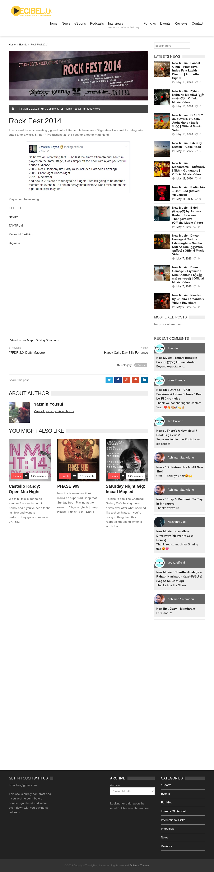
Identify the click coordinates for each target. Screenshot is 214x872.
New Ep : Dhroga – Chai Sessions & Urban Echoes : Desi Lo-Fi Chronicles (179, 394)
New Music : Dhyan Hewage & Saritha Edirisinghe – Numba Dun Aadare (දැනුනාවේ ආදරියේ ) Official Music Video (188, 245)
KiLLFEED (15, 208)
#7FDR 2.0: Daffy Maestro (27, 352)
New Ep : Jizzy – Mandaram (175, 608)
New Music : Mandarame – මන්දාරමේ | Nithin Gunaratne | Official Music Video (188, 168)
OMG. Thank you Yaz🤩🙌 (174, 475)
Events (165, 23)
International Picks (173, 820)
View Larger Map (21, 340)
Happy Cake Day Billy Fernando (126, 352)
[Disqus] (78, 591)
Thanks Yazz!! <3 (167, 508)
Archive (115, 785)
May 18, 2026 (184, 82)
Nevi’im (13, 216)
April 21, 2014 (31, 108)
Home (52, 23)
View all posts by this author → (54, 411)
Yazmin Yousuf (72, 108)
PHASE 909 (68, 486)
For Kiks (150, 23)
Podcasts (97, 23)
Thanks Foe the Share (171, 585)
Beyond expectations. (170, 366)
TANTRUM (16, 225)
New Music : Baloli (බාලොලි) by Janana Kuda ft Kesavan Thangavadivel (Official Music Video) (187, 215)
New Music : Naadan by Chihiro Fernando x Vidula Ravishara (188, 298)
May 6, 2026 (183, 306)
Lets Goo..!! (164, 613)
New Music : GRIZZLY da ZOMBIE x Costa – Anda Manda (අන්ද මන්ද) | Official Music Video (187, 122)
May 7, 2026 (183, 226)
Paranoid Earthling (21, 234)
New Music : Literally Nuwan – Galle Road (187, 144)
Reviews (181, 23)
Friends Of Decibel (173, 811)
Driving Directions (47, 340)
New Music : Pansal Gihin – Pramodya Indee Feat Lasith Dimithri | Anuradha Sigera (186, 70)
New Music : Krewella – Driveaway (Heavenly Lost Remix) (174, 536)
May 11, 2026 (184, 178)
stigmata (14, 243)
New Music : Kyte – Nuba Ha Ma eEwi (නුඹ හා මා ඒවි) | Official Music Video (188, 96)
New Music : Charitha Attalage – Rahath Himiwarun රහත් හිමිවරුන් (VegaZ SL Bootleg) (179, 576)
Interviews (123, 25)
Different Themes (139, 865)
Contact (197, 23)
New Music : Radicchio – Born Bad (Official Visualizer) (188, 190)
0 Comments (52, 108)
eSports (80, 23)
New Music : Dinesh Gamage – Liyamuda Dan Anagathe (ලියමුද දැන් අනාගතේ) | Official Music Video (188, 275)
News (66, 23)
